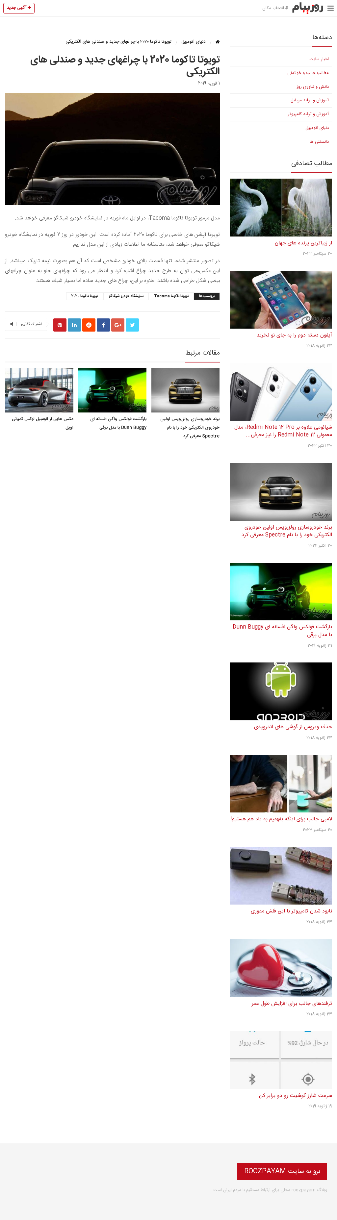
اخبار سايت (319, 59)
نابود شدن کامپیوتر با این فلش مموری (291, 911)
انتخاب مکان (273, 8)
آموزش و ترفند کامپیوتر (308, 114)
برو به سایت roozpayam (282, 1171)
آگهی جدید (17, 8)
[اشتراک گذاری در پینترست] (59, 325)
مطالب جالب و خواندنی (308, 73)
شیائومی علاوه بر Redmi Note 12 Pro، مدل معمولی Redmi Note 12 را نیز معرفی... (283, 431)
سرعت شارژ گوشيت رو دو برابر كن (295, 1095)
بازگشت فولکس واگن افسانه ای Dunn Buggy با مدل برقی (118, 423)
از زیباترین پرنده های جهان (303, 243)
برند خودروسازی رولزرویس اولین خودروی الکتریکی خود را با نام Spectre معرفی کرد (190, 427)
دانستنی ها (319, 141)
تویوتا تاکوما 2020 (84, 296)
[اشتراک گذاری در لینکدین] (74, 325)
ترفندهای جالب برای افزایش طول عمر (292, 1003)
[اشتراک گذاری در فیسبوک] (103, 325)
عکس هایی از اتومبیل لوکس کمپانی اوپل (42, 423)
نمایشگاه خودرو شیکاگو (126, 296)
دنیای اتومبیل (317, 128)
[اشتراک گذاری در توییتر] (132, 325)
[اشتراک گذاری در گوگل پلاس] (117, 325)
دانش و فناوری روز (313, 86)
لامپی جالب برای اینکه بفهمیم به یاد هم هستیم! (281, 819)
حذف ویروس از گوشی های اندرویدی (293, 727)
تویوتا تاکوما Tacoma (171, 296)
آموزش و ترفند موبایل (310, 100)
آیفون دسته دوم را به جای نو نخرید (294, 335)
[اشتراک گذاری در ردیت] (88, 325)
